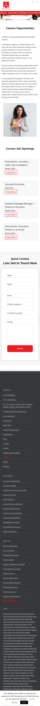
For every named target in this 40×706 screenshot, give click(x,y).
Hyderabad (27, 632)
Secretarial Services (10, 587)
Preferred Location (14, 313)
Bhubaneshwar (32, 635)
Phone (9, 284)
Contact (6, 443)
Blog (5, 439)
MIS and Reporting (10, 546)
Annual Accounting (30, 622)
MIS (21, 622)
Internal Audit (8, 560)
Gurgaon (26, 627)
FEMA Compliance (10, 531)
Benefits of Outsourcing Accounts (12, 614)
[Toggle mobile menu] (37, 2)
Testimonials (8, 434)
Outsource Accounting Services (15, 490)
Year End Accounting (11, 430)
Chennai (5, 632)
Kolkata (10, 632)
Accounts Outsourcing (11, 481)
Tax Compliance (9, 416)
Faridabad (15, 635)
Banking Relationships (11, 508)
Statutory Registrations (11, 596)
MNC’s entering (9, 573)
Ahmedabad (20, 638)
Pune (17, 630)
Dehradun (9, 638)
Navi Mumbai (22, 630)
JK (29, 627)
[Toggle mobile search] (33, 2)
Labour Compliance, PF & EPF (14, 564)
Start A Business (9, 592)
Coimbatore (25, 635)
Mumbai (28, 630)
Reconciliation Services (11, 583)
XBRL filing (7, 425)
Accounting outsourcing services (17, 616)
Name (9, 275)
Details (10, 322)
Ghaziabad (16, 665)
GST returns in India (30, 667)
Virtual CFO (7, 421)
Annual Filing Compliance (12, 504)
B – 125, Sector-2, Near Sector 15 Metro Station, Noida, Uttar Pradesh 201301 (17, 405)
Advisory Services (9, 495)
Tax (23, 622)
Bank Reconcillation (8, 624)
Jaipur (14, 632)
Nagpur (5, 630)
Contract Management (11, 518)
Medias (6, 448)
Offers (5, 462)
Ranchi (14, 638)
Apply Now (11, 172)
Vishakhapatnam (7, 635)
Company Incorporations (12, 513)
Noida (25, 665)
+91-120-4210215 (9, 400)
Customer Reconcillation (20, 624)
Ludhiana (33, 627)
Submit (20, 349)
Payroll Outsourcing (10, 578)
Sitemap (6, 466)
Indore (18, 632)
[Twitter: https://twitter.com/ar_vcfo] (15, 600)
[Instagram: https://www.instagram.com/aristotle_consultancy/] (8, 600)
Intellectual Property (11, 555)
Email (9, 295)
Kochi (19, 635)
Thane (13, 630)
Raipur (5, 638)
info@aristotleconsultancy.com (14, 411)
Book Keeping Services (14, 622)
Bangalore (34, 630)
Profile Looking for (14, 304)
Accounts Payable (9, 486)
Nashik (9, 630)
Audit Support (8, 499)
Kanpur (21, 665)
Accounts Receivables (14, 619)
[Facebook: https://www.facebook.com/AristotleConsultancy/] (4, 600)
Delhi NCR (21, 627)
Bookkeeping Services (11, 522)
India (16, 627)
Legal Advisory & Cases (11, 569)
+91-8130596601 (9, 395)
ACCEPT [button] (24, 702)
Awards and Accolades (11, 453)
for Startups (29, 616)
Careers (6, 457)
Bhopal (22, 632)
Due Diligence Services (11, 527)
